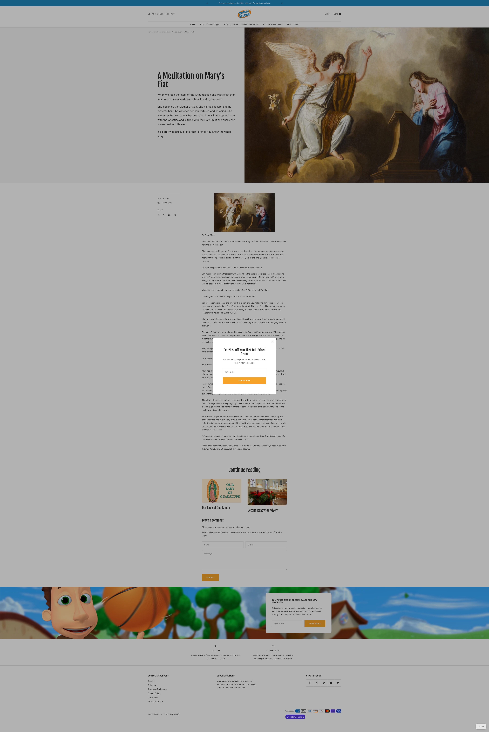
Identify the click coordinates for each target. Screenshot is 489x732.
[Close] (272, 342)
